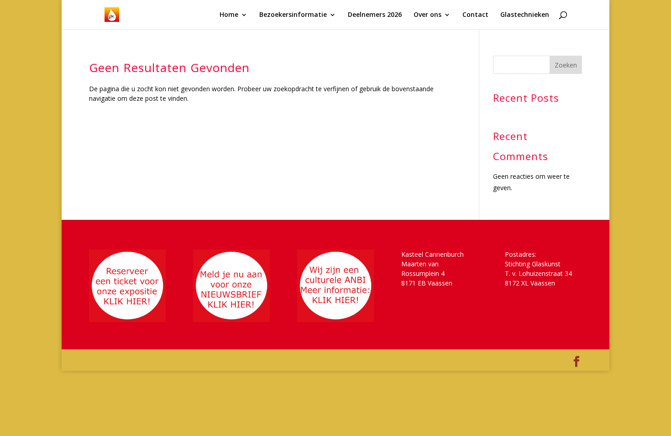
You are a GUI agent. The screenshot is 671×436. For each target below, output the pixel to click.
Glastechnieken (524, 15)
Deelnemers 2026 (375, 15)
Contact (475, 15)
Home (229, 15)
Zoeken (566, 65)
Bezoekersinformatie (293, 15)
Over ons (427, 15)
